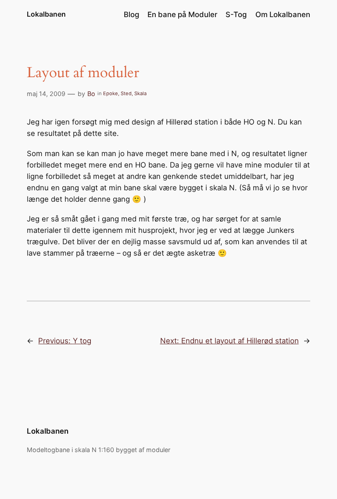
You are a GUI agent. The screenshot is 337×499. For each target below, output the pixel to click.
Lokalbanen (46, 14)
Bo (91, 93)
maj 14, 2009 (46, 93)
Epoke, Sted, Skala (125, 93)
